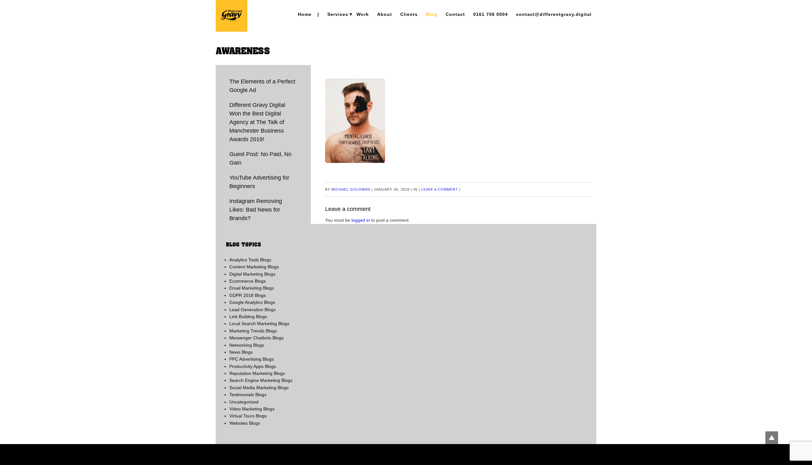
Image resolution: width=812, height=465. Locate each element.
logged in (360, 220)
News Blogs (241, 352)
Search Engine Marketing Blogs (260, 380)
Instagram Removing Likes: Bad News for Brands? (255, 209)
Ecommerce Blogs (247, 281)
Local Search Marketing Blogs (259, 323)
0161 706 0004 (490, 14)
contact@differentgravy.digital (554, 14)
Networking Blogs (246, 345)
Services (337, 14)
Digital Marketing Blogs (252, 274)
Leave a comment (439, 189)
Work (363, 14)
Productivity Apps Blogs (252, 366)
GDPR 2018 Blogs (247, 295)
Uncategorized (244, 401)
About (384, 14)
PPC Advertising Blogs (251, 359)
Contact (455, 14)
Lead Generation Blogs (252, 309)
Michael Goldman (350, 189)
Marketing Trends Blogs (253, 330)
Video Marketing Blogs (251, 408)
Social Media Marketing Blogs (259, 387)
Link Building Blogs (248, 316)
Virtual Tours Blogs (248, 415)
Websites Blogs (244, 423)
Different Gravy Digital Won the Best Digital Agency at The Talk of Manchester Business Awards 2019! (257, 122)
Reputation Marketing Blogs (257, 373)
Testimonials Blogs (247, 394)
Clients (409, 14)
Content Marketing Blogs (254, 266)
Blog (431, 14)
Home (304, 14)
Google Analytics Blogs (252, 302)
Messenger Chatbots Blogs (256, 337)
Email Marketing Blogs (251, 288)
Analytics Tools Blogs (250, 259)
